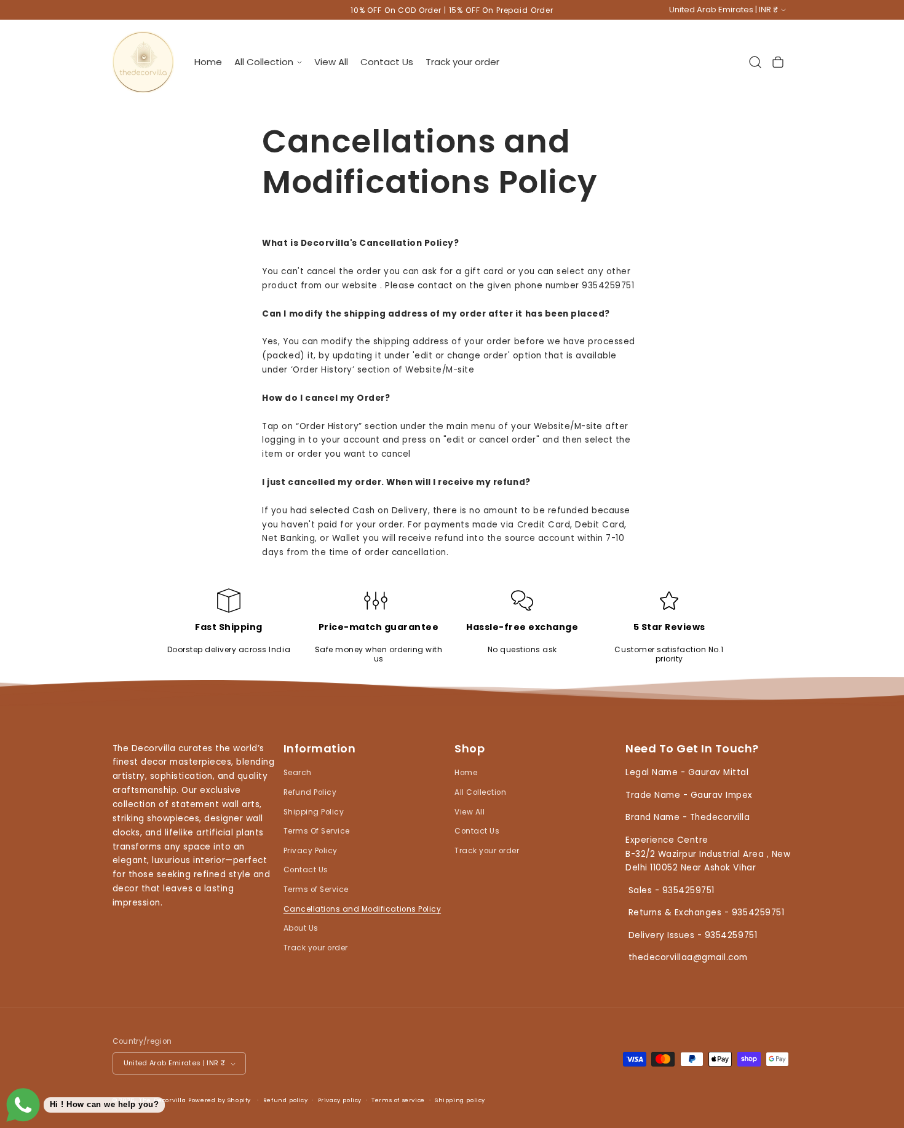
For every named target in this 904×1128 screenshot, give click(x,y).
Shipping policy (460, 1101)
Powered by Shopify (219, 1101)
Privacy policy (340, 1101)
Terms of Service (316, 889)
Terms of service (398, 1101)
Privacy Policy (310, 851)
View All (469, 812)
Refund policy (285, 1101)
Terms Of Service (316, 831)
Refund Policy (310, 792)
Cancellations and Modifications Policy (362, 909)
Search (297, 773)
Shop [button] (469, 749)
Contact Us (305, 870)
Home (465, 773)
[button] (267, 61)
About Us (301, 929)
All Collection (480, 792)
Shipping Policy (313, 812)
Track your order (315, 948)
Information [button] (319, 749)
